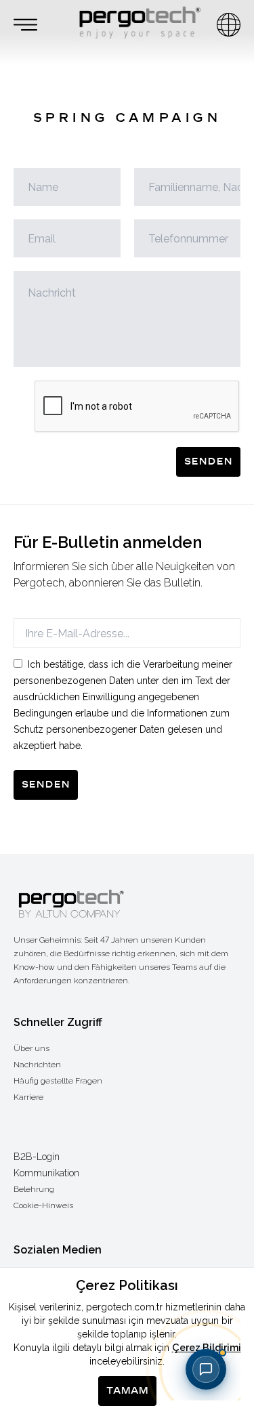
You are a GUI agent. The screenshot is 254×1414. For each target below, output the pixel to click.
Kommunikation (46, 1172)
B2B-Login (37, 1156)
